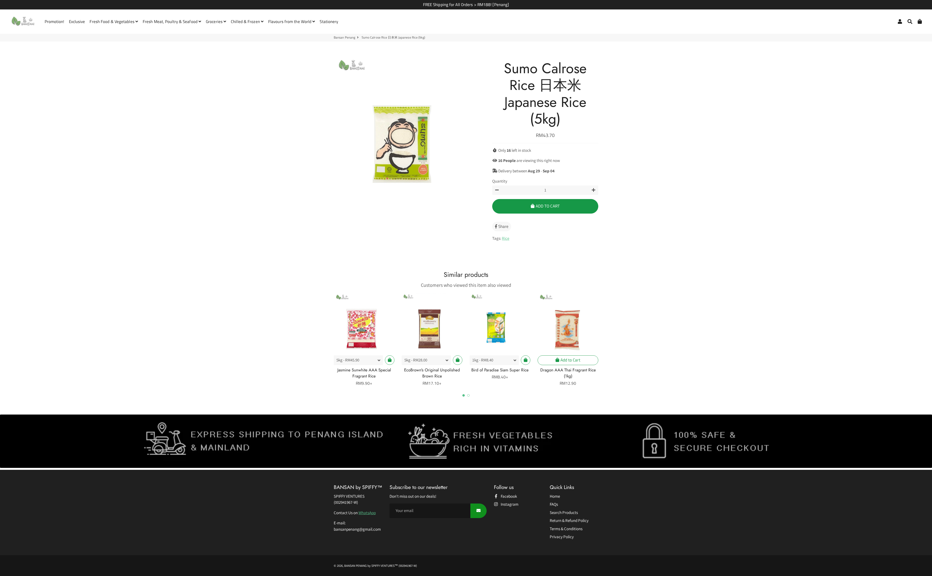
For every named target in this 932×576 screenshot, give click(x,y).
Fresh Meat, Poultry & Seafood (171, 21)
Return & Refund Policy (569, 520)
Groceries (215, 21)
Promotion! (54, 21)
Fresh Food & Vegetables (112, 21)
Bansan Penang (344, 37)
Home (555, 496)
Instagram (509, 504)
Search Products (564, 512)
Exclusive (77, 21)
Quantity (499, 181)
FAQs (554, 504)
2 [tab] (468, 395)
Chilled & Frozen (246, 21)
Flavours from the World (290, 21)
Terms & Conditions (566, 528)
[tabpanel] (364, 339)
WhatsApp (367, 512)
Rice (505, 238)
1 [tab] (463, 395)
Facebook (508, 496)
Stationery (329, 21)
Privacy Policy (562, 536)
